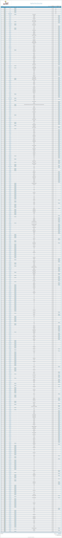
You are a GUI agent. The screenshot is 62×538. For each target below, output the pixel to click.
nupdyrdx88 (10, 234)
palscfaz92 (10, 359)
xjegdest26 (10, 344)
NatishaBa (10, 426)
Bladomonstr (10, 316)
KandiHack (10, 229)
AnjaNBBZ (10, 58)
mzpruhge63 (10, 210)
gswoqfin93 (10, 186)
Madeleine (10, 432)
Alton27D (10, 101)
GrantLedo (10, 366)
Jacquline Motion (10, 13)
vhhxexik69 (10, 367)
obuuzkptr (10, 128)
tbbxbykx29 (10, 297)
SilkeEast (10, 142)
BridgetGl (10, 315)
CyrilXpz (10, 278)
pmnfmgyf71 (10, 361)
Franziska (10, 144)
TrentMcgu (10, 497)
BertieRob (10, 81)
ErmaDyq (10, 59)
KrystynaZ (10, 167)
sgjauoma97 (10, 236)
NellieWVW (10, 473)
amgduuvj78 (10, 250)
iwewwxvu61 (10, 453)
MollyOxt (10, 63)
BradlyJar (10, 149)
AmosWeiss (10, 124)
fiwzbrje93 (10, 510)
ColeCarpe (10, 141)
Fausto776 (10, 85)
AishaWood (10, 38)
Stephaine (10, 163)
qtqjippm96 (10, 467)
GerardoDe (10, 423)
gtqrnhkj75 (10, 294)
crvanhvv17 (10, 345)
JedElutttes (10, 170)
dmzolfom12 (10, 513)
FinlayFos (10, 150)
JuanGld (10, 17)
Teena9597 (10, 36)
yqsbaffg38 (10, 257)
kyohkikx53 (10, 365)
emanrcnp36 (10, 295)
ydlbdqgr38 (10, 209)
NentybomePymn (10, 166)
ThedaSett (10, 410)
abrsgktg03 (10, 252)
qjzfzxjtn (10, 105)
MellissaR (10, 403)
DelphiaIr (10, 19)
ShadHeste (10, 431)
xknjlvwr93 (10, 251)
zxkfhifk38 (10, 320)
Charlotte (10, 15)
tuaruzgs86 (10, 237)
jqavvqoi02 (10, 192)
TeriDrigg (10, 35)
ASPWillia (10, 276)
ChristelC (10, 386)
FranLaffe (10, 228)
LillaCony (10, 103)
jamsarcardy (10, 104)
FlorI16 (10, 379)
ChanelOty (10, 143)
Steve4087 (10, 509)
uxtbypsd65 (10, 489)
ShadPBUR (10, 258)
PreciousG (10, 381)
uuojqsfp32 (10, 448)
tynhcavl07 (10, 466)
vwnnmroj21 (10, 468)
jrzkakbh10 (10, 494)
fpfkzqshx (10, 475)
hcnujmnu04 (10, 450)
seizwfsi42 (10, 454)
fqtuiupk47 (10, 362)
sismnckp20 (10, 492)
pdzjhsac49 (10, 235)
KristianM (10, 129)
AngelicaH (10, 495)
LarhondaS (10, 60)
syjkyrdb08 (10, 446)
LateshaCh (10, 231)
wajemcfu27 (10, 301)
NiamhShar (10, 16)
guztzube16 (10, 402)
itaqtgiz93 (10, 341)
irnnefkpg (10, 79)
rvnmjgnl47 (10, 449)
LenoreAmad (10, 380)
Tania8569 (10, 424)
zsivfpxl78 (10, 212)
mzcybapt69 (10, 409)
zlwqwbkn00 (10, 214)
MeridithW (10, 120)
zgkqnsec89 (10, 358)
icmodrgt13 (10, 317)
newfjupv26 (10, 302)
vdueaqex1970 (10, 14)
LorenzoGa (10, 148)
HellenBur (10, 77)
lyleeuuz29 (10, 514)
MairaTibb (10, 274)
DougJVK (10, 273)
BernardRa (10, 41)
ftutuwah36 (10, 360)
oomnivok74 (10, 516)
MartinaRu (10, 54)
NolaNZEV (10, 82)
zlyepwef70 (10, 207)
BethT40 (10, 33)
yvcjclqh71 (10, 407)
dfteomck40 (10, 491)
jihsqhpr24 (10, 531)
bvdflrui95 (10, 188)
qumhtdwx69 (10, 451)
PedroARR (10, 405)
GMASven (10, 215)
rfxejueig (10, 78)
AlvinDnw (10, 280)
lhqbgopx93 (10, 296)
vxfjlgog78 (10, 190)
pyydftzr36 (10, 249)
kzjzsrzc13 (10, 385)
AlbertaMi (10, 57)
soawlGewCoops (10, 98)
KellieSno (10, 208)
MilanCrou (10, 384)
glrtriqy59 (10, 299)
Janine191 (10, 339)
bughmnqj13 (10, 488)
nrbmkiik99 (10, 164)
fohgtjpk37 (10, 389)
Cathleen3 (10, 322)
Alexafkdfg (10, 123)
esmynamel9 (10, 122)
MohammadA (10, 39)
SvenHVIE (10, 56)
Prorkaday (10, 168)
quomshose (10, 272)
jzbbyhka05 (10, 496)
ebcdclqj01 (10, 474)
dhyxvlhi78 (10, 493)
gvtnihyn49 (10, 256)
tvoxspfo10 (10, 515)
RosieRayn (10, 314)
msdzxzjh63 (10, 318)
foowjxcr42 (10, 363)
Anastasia (10, 430)
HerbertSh (10, 34)
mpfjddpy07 (10, 401)
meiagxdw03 (10, 342)
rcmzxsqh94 (10, 452)
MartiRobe (10, 444)
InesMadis (10, 102)
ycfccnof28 (10, 206)
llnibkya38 (10, 512)
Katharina (10, 232)
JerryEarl (10, 408)
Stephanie (10, 145)
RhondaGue (10, 471)
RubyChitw (10, 382)
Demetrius (10, 121)
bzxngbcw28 (10, 275)
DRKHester (10, 427)
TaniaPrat (10, 279)
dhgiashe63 (10, 518)
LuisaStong (10, 271)
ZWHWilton (10, 106)
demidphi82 (10, 472)
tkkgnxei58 (10, 185)
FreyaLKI (10, 429)
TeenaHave (10, 18)
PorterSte (10, 230)
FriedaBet (10, 84)
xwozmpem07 (10, 343)
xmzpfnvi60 (10, 511)
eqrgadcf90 (10, 194)
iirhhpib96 (10, 193)
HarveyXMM (10, 99)
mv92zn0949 (10, 76)
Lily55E (10, 233)
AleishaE (10, 406)
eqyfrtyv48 (10, 445)
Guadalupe (10, 20)
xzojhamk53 (10, 383)
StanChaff (10, 127)
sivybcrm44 (10, 319)
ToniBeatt (10, 146)
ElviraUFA (10, 42)
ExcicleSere (10, 277)
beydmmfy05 (10, 300)
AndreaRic (10, 337)
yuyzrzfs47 (10, 364)
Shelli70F (10, 428)
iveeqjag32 (10, 387)
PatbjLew (10, 40)
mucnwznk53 (10, 469)
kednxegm (10, 165)
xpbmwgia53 (10, 293)
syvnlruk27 (10, 100)
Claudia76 (10, 61)
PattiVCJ (10, 62)
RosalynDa (10, 107)
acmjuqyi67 (10, 298)
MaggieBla (10, 126)
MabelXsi (10, 172)
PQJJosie (10, 470)
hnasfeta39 (10, 517)
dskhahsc (10, 169)
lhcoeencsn (10, 191)
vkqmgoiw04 (10, 340)
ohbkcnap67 (10, 447)
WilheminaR (10, 80)
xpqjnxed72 (10, 324)
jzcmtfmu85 (10, 187)
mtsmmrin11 (10, 404)
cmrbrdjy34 (10, 253)
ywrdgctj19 (10, 321)
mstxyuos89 (10, 189)
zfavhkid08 (10, 490)
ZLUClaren (10, 147)
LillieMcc (10, 64)
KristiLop (10, 83)
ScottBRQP (10, 171)
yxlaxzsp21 (10, 255)
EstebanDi (10, 425)
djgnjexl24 (10, 125)
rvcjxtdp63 (10, 184)
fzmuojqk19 (10, 213)
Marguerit (10, 336)
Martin (10, 12)
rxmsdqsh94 (10, 323)
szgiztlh (10, 259)
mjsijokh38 (10, 519)
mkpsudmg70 (10, 388)
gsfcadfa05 (10, 254)
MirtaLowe (10, 338)
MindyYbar (10, 119)
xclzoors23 (10, 211)
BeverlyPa (10, 55)
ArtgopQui (10, 37)
